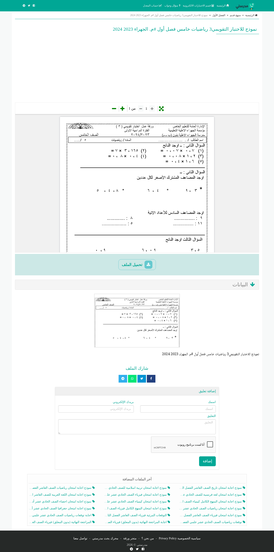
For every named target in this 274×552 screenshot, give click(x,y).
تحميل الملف (132, 264)
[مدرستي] (246, 5)
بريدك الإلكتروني (123, 402)
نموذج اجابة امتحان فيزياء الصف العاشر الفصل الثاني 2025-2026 (211, 515)
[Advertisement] (137, 68)
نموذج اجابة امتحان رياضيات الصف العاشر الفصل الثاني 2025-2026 (60, 487)
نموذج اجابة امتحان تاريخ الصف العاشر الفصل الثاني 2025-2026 (211, 487)
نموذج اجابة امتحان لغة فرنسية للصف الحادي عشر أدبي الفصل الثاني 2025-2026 (211, 494)
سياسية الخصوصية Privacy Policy (180, 538)
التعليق (211, 416)
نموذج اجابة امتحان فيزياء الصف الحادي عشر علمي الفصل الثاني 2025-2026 (135, 494)
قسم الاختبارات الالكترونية (197, 5)
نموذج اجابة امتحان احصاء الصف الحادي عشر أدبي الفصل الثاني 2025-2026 (60, 501)
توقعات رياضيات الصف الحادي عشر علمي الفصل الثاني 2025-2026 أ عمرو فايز (211, 522)
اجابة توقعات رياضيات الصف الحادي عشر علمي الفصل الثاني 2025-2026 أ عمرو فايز (60, 515)
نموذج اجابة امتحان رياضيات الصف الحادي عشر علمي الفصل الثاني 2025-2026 (211, 508)
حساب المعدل (151, 5)
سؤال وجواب (171, 5)
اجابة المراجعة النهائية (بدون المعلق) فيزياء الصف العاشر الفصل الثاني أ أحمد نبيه (135, 522)
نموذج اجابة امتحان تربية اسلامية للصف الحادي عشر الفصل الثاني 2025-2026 (135, 487)
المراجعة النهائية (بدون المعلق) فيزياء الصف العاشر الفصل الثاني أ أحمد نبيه (60, 522)
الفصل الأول (218, 15)
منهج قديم (235, 15)
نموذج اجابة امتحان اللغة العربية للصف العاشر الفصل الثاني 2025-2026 (60, 494)
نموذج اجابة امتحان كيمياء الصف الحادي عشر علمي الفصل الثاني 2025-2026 (135, 501)
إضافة (207, 461)
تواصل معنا (80, 538)
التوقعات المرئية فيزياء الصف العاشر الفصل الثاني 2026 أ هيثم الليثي (135, 515)
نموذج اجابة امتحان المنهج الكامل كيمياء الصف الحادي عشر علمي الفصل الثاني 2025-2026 (211, 501)
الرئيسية (221, 5)
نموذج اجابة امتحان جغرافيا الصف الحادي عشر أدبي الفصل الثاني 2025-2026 (60, 508)
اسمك (212, 402)
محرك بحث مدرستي (105, 538)
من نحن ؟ (147, 538)
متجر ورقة (130, 538)
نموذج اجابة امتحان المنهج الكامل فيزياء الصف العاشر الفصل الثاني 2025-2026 (135, 508)
